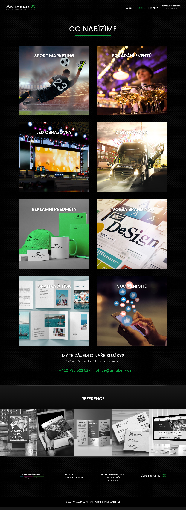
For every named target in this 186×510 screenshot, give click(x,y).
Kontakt (153, 8)
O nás (129, 8)
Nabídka (140, 8)
